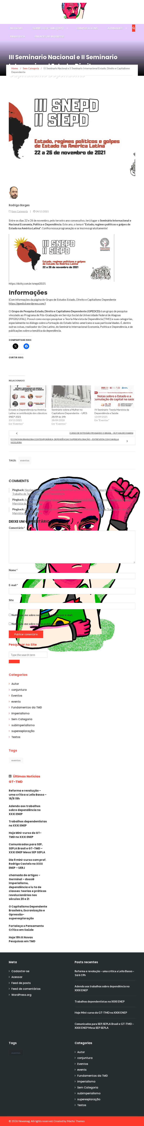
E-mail (13, 585)
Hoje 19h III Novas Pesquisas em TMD (22, 939)
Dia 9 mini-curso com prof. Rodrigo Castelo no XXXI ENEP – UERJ (27, 864)
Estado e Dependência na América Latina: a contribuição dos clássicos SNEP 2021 (28, 413)
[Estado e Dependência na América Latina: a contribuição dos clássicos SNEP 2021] (28, 396)
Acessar (16, 977)
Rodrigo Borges (19, 205)
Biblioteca (17, 36)
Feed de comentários (26, 989)
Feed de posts (21, 983)
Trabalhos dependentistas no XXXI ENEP (28, 823)
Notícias (16, 28)
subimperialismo (23, 725)
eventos (24, 460)
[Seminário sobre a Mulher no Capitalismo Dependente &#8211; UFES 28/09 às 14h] (71, 396)
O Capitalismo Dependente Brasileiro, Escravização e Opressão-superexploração (28, 912)
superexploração (22, 731)
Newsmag (24, 1121)
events (16, 701)
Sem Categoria (20, 211)
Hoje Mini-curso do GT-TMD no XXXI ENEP (25, 835)
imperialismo (20, 713)
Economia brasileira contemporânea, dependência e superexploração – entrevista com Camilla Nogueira (65, 441)
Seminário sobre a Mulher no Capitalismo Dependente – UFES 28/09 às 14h (69, 413)
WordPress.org (21, 995)
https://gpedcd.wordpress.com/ (27, 303)
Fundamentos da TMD (26, 707)
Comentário (17, 527)
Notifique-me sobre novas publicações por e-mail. (42, 623)
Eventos (16, 695)
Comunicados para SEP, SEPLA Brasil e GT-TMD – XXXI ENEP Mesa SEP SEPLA (27, 848)
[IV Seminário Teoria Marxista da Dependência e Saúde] (114, 396)
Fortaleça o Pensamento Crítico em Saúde (26, 928)
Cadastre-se (20, 971)
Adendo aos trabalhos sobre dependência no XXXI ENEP (25, 810)
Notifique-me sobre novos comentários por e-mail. (42, 615)
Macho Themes (76, 1121)
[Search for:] (28, 655)
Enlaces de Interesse (49, 36)
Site (11, 600)
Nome (13, 570)
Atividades (115, 28)
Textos (15, 737)
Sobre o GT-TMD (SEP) (48, 28)
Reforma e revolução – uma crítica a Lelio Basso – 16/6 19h (28, 794)
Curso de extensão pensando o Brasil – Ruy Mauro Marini (101, 433)
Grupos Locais (87, 28)
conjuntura (19, 690)
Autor (15, 684)
